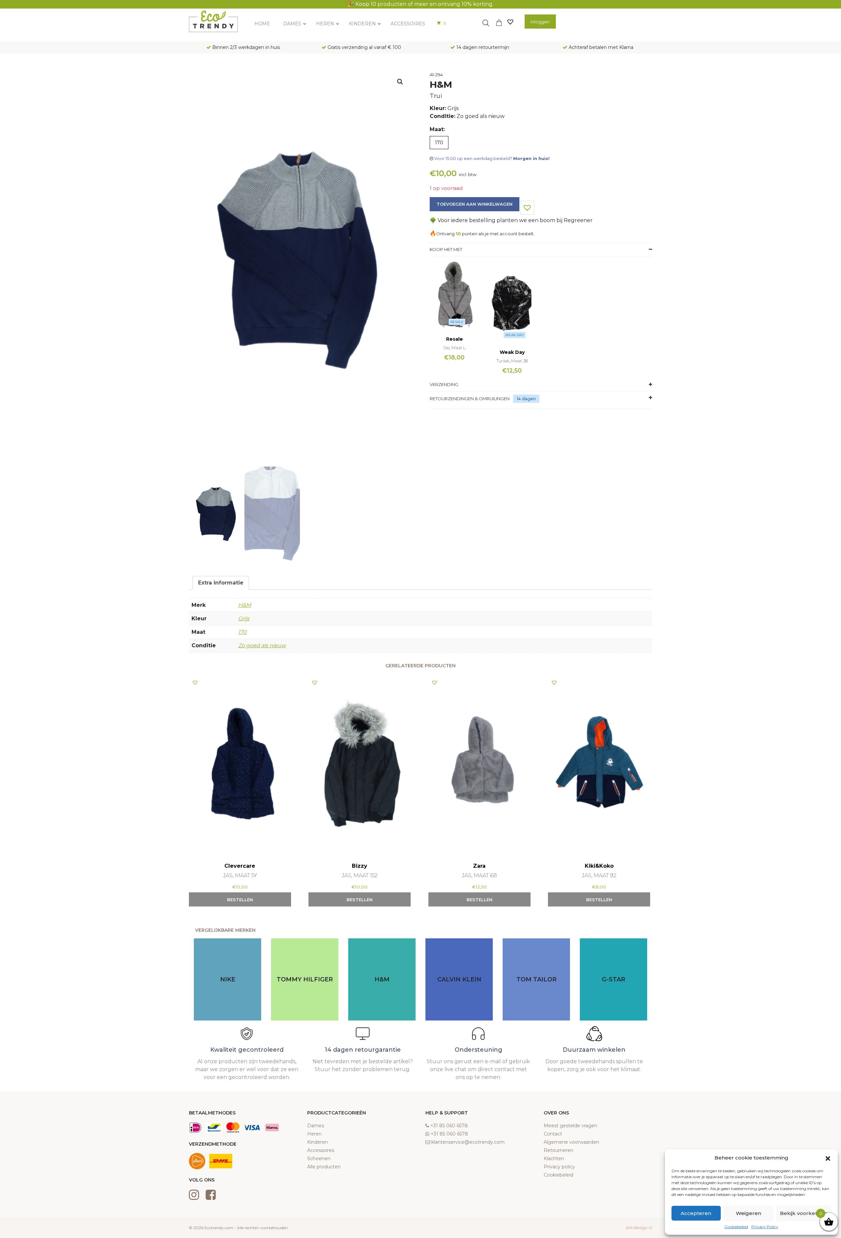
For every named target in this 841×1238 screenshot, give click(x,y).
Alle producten (324, 1167)
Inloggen (540, 21)
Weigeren (748, 1213)
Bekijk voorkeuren (804, 1213)
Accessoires (320, 1150)
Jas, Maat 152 (359, 875)
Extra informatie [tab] (220, 583)
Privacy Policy (764, 1226)
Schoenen (318, 1158)
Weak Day (514, 335)
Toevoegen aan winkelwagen (474, 204)
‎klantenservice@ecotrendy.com (468, 1142)
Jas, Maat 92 (599, 875)
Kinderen (317, 1142)
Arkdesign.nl (639, 1227)
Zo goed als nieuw (262, 645)
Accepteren (696, 1213)
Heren (314, 1134)
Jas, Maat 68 (479, 875)
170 (242, 632)
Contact (553, 1134)
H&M (244, 605)
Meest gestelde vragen (570, 1126)
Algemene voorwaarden (571, 1142)
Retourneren (558, 1150)
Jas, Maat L (454, 347)
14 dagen (526, 398)
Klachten (554, 1158)
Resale (457, 322)
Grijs (243, 618)
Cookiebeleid (736, 1226)
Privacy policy (559, 1167)
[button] (828, 1158)
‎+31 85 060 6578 (449, 1126)
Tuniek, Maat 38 (512, 360)
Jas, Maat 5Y (240, 875)
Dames (315, 1126)
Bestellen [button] (240, 899)
